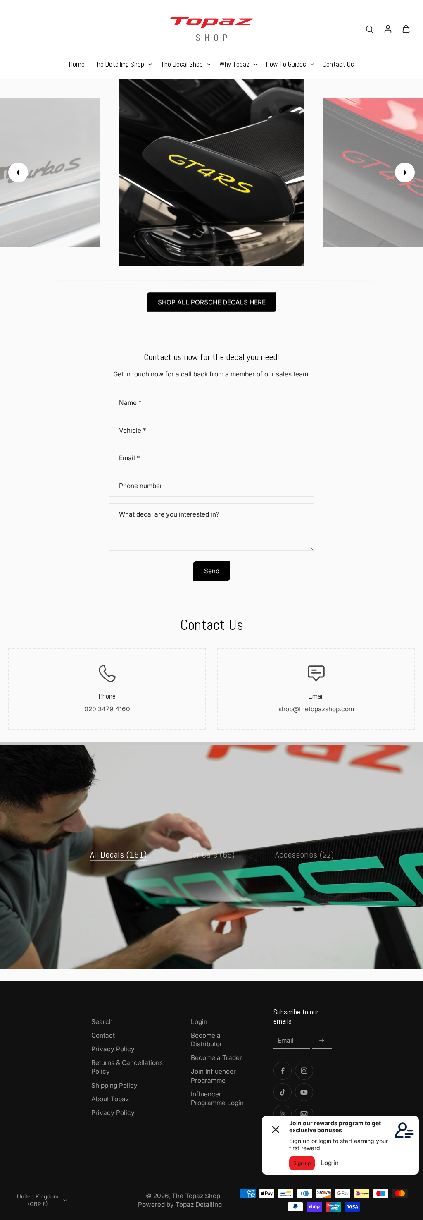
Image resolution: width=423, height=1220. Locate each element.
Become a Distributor (206, 1039)
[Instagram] (304, 1071)
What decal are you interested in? (169, 514)
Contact (103, 1035)
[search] (369, 28)
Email (129, 458)
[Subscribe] (322, 1040)
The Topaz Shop (196, 1196)
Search (102, 1022)
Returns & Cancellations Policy (127, 1067)
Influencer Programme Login (217, 1098)
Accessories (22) (304, 854)
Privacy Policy (113, 1049)
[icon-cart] (406, 28)
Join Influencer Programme (213, 1075)
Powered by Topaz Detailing (180, 1204)
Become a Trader (216, 1058)
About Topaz (110, 1099)
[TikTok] (282, 1092)
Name (130, 403)
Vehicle (132, 430)
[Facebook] (282, 1071)
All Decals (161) (118, 854)
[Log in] (387, 28)
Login (199, 1022)
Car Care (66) (211, 854)
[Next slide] (405, 172)
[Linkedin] (282, 1114)
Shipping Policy (114, 1085)
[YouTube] (304, 1092)
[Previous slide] (18, 172)
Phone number (140, 486)
